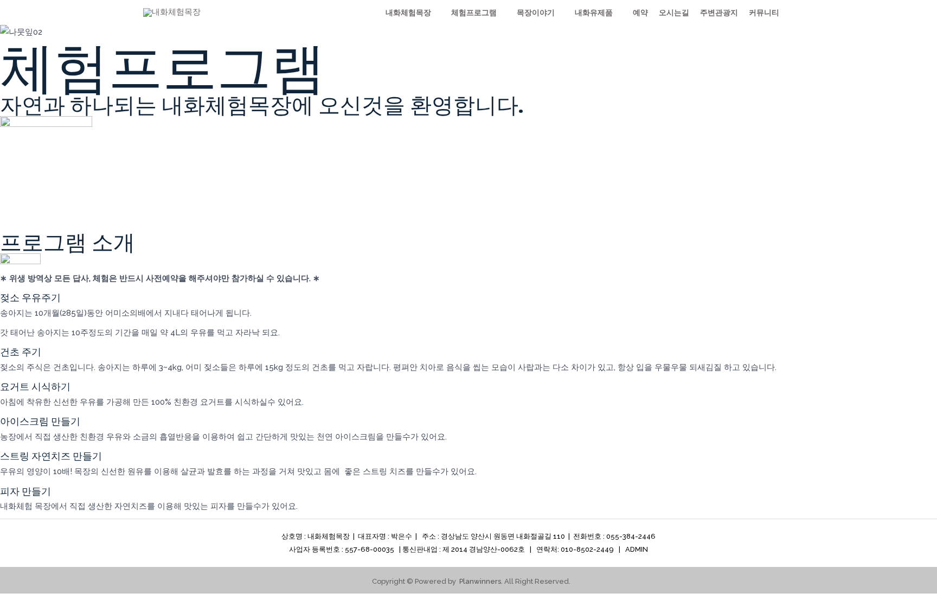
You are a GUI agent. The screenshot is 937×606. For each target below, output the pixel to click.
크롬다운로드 (599, 18)
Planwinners (480, 581)
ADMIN (636, 549)
